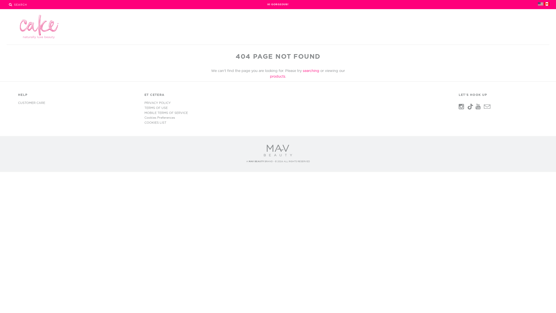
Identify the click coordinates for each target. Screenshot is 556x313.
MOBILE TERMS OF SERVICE (166, 113)
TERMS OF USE (156, 108)
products (277, 76)
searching (311, 71)
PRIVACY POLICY (157, 103)
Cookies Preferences (159, 117)
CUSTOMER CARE (31, 103)
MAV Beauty (256, 161)
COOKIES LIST (155, 122)
